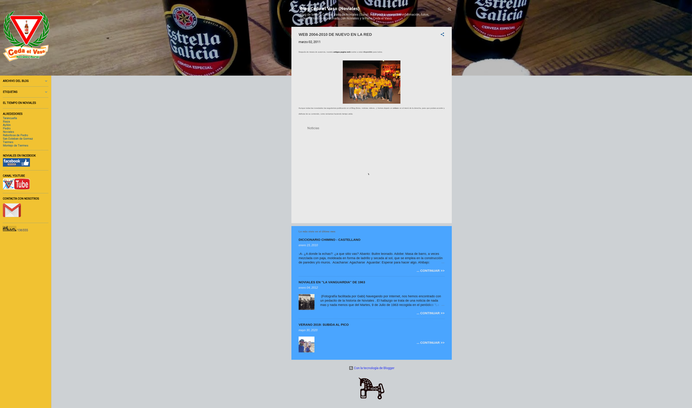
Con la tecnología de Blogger (373, 368)
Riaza (6, 121)
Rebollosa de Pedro (15, 135)
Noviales (8, 132)
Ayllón (7, 125)
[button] (442, 35)
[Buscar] (449, 9)
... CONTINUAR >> (431, 270)
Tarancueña (10, 118)
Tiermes (8, 142)
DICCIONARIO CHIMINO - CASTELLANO (329, 240)
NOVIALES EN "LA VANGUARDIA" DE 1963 (332, 282)
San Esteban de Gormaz (18, 138)
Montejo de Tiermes (15, 145)
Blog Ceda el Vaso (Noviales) (330, 8)
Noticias (313, 128)
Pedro (7, 128)
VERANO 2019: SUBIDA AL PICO (324, 324)
